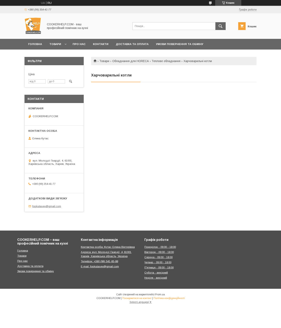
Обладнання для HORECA (130, 61)
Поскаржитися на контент (137, 298)
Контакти (100, 44)
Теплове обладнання (166, 61)
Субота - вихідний (156, 272)
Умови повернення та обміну (179, 44)
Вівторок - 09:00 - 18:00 (159, 252)
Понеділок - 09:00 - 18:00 (160, 246)
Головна (35, 44)
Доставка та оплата (132, 44)
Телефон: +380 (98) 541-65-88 (99, 261)
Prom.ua (160, 294)
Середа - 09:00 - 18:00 (158, 257)
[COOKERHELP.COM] (33, 33)
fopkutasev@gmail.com (46, 206)
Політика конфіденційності (169, 298)
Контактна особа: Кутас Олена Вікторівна (108, 246)
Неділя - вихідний (155, 277)
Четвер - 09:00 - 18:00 (157, 262)
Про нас (79, 44)
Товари (55, 44)
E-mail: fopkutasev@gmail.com (100, 266)
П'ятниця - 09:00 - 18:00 (159, 267)
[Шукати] (220, 26)
